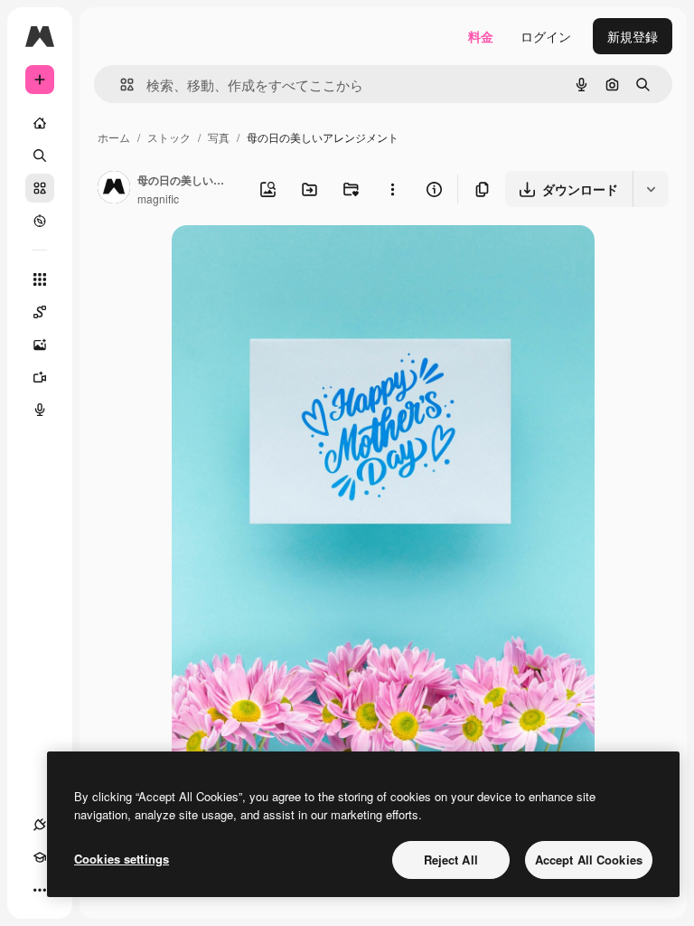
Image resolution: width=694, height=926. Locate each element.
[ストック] (39, 188)
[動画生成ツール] (39, 377)
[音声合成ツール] (39, 409)
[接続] (39, 824)
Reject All (451, 859)
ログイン (545, 36)
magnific (158, 198)
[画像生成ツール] (39, 344)
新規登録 (632, 36)
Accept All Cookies (588, 859)
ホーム (114, 137)
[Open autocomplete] (120, 84)
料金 (480, 36)
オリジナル (296, 259)
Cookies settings (121, 858)
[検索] (39, 155)
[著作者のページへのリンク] (114, 189)
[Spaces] (39, 312)
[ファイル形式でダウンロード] (651, 189)
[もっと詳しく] (39, 220)
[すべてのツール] (39, 279)
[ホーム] (39, 123)
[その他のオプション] (392, 189)
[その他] (39, 889)
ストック (169, 137)
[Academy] (39, 857)
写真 (219, 137)
